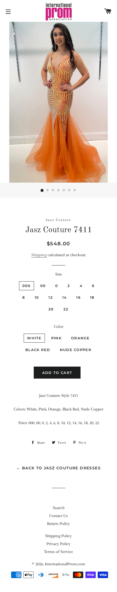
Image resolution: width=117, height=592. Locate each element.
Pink (56, 338)
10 (37, 297)
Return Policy (58, 523)
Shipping (39, 254)
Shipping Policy (58, 535)
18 (92, 297)
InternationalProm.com (65, 563)
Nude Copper (75, 350)
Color (58, 326)
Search (58, 507)
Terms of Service (58, 551)
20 (51, 309)
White (34, 338)
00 (43, 285)
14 (64, 297)
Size (58, 274)
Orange (80, 338)
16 (78, 297)
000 (26, 285)
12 (50, 297)
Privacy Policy (58, 543)
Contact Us (58, 515)
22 (66, 309)
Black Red (37, 350)
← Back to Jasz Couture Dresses (58, 468)
